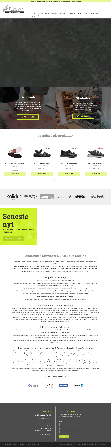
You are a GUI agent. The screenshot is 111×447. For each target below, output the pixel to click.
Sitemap (39, 444)
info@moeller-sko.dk (83, 369)
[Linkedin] (78, 386)
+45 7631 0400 (60, 369)
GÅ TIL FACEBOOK (14, 239)
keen (46, 317)
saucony (39, 317)
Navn (61, 429)
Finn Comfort (33, 317)
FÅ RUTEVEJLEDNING (44, 435)
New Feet (25, 317)
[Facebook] (63, 386)
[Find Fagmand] (49, 386)
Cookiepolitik (22, 444)
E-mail (61, 422)
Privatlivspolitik (31, 444)
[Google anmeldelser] (33, 386)
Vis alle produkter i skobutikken (56, 181)
